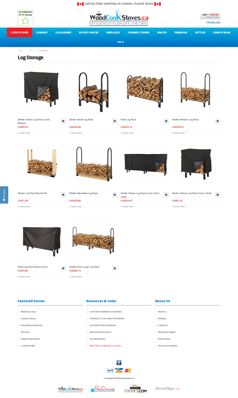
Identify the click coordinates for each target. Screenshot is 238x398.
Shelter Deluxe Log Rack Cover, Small (191, 193)
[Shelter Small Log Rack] (93, 90)
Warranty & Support (166, 332)
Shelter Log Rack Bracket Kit (32, 193)
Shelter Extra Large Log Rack (84, 266)
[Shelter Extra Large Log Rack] (93, 237)
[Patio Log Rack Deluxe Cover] (42, 237)
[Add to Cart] (63, 121)
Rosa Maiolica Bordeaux (32, 325)
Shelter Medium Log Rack (185, 119)
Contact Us (163, 325)
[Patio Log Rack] (145, 90)
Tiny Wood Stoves (97, 339)
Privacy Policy (164, 339)
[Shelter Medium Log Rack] (196, 90)
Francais (213, 22)
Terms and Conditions (167, 346)
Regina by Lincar (28, 312)
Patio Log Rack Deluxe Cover (33, 266)
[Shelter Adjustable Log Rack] (93, 163)
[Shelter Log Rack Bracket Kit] (42, 163)
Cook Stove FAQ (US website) (103, 325)
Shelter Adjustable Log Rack (83, 193)
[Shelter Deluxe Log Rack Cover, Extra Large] (145, 163)
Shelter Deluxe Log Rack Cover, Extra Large (140, 195)
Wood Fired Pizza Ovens (100, 332)
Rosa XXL (25, 332)
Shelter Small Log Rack (81, 119)
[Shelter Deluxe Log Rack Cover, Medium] (42, 90)
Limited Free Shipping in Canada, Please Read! (119, 3)
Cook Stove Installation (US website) (106, 312)
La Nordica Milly (28, 346)
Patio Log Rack (128, 119)
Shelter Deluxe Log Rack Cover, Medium (34, 121)
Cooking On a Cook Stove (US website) (107, 318)
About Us (162, 312)
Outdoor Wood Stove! (30, 339)
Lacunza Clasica (28, 318)
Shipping (162, 318)
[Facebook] (119, 362)
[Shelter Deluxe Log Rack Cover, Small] (196, 163)
